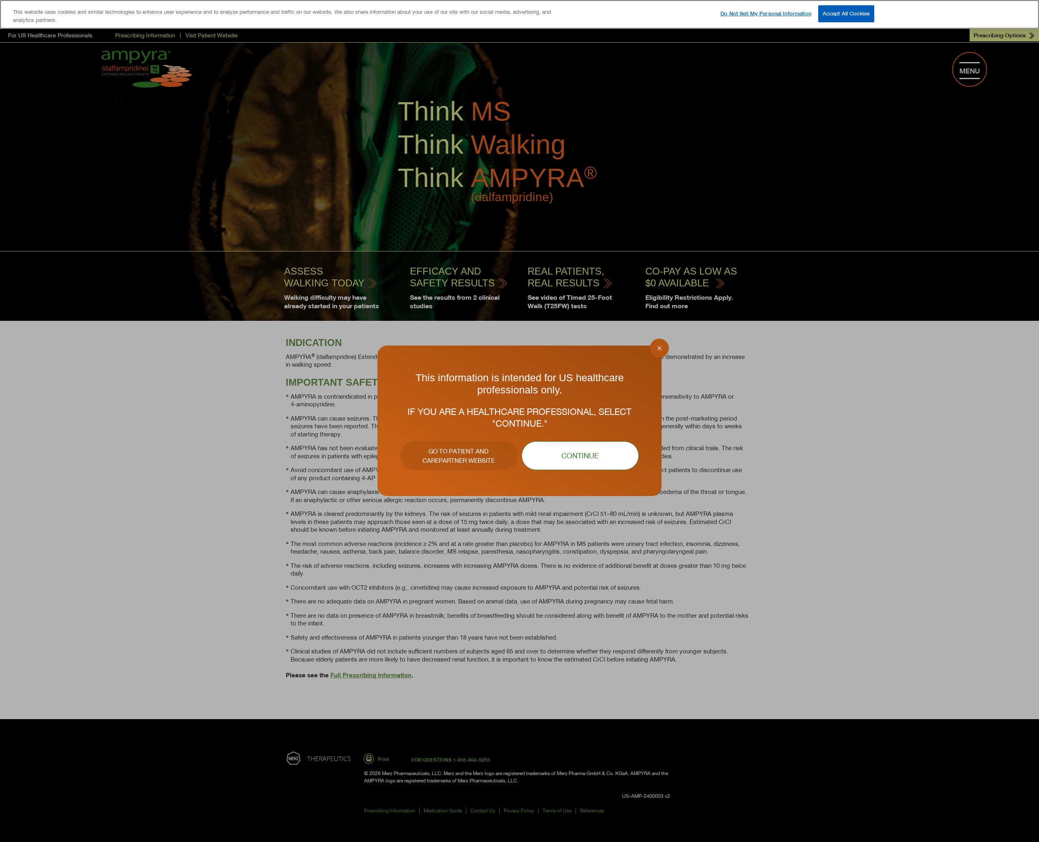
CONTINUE (580, 455)
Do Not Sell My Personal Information (765, 13)
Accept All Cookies (846, 13)
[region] (519, 14)
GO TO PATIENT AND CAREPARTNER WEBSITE (458, 455)
